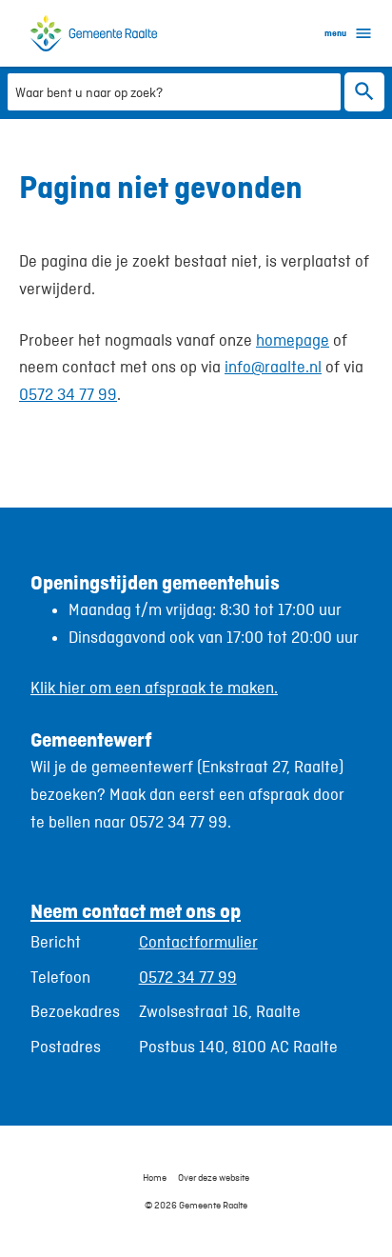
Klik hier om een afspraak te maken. (154, 687)
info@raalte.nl (273, 366)
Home (155, 1177)
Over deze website (213, 1177)
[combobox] (174, 91)
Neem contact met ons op (135, 911)
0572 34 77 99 (68, 394)
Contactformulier (198, 941)
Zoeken (364, 91)
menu (335, 33)
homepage (292, 339)
